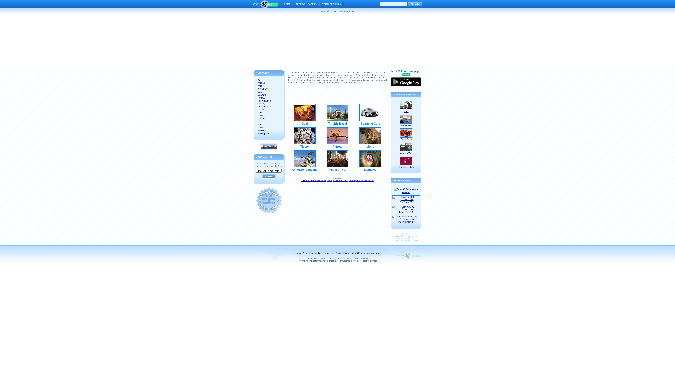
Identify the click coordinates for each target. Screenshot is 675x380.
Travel (260, 127)
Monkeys (370, 169)
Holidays (262, 104)
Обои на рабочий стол (368, 253)
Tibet (406, 111)
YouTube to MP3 (331, 4)
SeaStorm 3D (406, 202)
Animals (261, 83)
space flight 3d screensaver (360, 180)
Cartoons (262, 95)
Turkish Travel (337, 123)
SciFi (260, 122)
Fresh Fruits (406, 139)
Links (353, 253)
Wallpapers (263, 133)
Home (287, 4)
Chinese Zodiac (406, 167)
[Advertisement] (337, 40)
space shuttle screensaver (313, 180)
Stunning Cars (370, 123)
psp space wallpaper (337, 180)
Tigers (304, 146)
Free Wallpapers (306, 4)
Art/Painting (263, 89)
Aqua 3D (406, 192)
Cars (260, 92)
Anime (261, 86)
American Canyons (304, 169)
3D (259, 80)
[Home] (265, 6)
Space (261, 125)
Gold (304, 123)
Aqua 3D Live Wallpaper (406, 80)
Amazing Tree (406, 153)
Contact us (329, 253)
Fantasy (261, 98)
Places (261, 116)
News (305, 253)
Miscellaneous (264, 107)
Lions (370, 146)
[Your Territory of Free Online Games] (269, 149)
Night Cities (337, 169)
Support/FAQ (316, 253)
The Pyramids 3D (406, 222)
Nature (261, 110)
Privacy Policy (342, 253)
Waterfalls (406, 125)
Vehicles (262, 130)
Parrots (337, 146)
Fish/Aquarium (264, 101)
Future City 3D (406, 212)
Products (262, 119)
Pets (260, 113)
